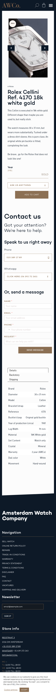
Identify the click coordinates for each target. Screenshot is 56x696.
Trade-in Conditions (13, 555)
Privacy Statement (12, 563)
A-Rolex (11, 86)
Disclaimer (8, 572)
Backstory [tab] (14, 375)
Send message (35, 350)
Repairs (6, 550)
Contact (7, 581)
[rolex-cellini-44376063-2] (28, 48)
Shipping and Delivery (14, 590)
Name (8, 301)
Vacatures (7, 585)
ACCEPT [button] (24, 690)
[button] (37, 5)
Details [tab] (12, 370)
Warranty (7, 559)
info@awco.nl (10, 655)
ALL (14, 684)
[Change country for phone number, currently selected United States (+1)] (7, 329)
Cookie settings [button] (11, 690)
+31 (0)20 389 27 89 (11, 646)
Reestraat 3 (8, 637)
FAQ (4, 576)
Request (10, 336)
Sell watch (8, 541)
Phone (8, 325)
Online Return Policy (14, 546)
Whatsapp (7, 651)
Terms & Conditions (13, 568)
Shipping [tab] (13, 379)
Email (8, 313)
